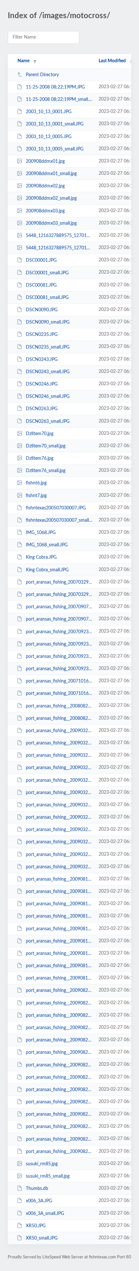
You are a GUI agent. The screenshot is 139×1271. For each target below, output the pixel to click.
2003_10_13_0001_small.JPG (54, 124)
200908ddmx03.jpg (45, 211)
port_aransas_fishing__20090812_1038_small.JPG (59, 916)
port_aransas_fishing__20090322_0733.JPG (59, 780)
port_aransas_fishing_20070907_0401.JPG (59, 607)
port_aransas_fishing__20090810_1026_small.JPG (59, 891)
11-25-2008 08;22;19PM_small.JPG (59, 99)
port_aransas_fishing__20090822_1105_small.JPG (59, 1151)
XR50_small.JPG (42, 1238)
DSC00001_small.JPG (47, 272)
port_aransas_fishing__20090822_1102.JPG (59, 1065)
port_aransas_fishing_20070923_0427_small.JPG (59, 669)
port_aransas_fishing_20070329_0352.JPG (59, 582)
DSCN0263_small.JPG (48, 421)
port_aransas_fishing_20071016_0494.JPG (59, 681)
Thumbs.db (37, 1188)
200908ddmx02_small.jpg (51, 198)
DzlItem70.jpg (39, 434)
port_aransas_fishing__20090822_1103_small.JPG (59, 1102)
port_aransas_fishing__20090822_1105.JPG (59, 1139)
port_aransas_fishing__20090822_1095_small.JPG (59, 1003)
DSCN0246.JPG (42, 384)
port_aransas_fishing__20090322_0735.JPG (59, 805)
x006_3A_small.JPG (45, 1213)
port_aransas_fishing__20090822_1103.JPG (59, 1089)
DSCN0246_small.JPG (48, 396)
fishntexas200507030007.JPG (56, 508)
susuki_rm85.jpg (42, 1164)
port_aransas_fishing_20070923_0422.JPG (59, 631)
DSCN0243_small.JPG (48, 372)
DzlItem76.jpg (39, 458)
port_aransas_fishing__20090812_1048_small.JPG (59, 941)
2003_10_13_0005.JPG (48, 137)
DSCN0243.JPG (42, 359)
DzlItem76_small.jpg (45, 471)
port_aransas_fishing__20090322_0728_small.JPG (59, 743)
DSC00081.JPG (41, 285)
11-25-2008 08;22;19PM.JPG (55, 87)
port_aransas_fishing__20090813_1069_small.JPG (59, 978)
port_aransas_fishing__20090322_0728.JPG (59, 731)
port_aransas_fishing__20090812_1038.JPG (59, 904)
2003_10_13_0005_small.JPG (54, 149)
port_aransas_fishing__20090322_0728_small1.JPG (59, 755)
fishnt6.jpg (36, 483)
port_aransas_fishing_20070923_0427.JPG (59, 656)
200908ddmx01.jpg (45, 161)
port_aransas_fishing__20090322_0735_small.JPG (59, 817)
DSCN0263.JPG (42, 409)
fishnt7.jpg (36, 495)
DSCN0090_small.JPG (48, 322)
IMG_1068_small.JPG (47, 545)
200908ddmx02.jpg (45, 186)
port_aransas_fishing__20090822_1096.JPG (59, 1015)
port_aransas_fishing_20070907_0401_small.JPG (59, 619)
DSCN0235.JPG (42, 334)
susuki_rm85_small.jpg (48, 1176)
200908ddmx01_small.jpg (51, 174)
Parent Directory (42, 75)
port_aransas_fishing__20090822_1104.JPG (59, 1114)
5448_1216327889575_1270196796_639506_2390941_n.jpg (59, 235)
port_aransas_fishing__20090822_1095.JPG (59, 990)
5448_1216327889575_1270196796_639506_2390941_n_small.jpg (59, 248)
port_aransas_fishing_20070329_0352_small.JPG (59, 594)
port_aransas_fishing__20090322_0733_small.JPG (59, 792)
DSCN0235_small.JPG (48, 347)
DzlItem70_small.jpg (45, 446)
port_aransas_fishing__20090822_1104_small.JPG (59, 1126)
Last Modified (112, 61)
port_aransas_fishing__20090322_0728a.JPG (59, 768)
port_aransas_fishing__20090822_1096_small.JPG (59, 1028)
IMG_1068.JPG (41, 532)
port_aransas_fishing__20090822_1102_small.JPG (59, 1077)
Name (23, 61)
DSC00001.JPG (41, 260)
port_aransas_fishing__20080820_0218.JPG (59, 706)
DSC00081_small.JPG (47, 297)
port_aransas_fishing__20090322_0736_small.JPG (59, 842)
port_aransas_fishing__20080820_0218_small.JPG (59, 718)
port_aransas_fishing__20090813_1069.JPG (59, 966)
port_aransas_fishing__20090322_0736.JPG (59, 829)
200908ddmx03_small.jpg (51, 223)
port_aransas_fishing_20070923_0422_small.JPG (59, 644)
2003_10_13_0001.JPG (48, 112)
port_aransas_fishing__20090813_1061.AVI (59, 953)
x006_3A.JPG (39, 1201)
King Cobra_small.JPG (47, 570)
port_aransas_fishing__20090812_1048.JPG (59, 929)
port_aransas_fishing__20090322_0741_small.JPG (59, 867)
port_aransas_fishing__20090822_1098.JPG (59, 1040)
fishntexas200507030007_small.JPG (59, 520)
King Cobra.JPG (41, 557)
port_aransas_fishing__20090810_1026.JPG (59, 879)
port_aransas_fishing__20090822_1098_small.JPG (59, 1052)
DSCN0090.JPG (42, 310)
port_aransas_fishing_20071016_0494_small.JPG (59, 693)
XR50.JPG (36, 1226)
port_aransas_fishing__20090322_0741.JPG (59, 854)
